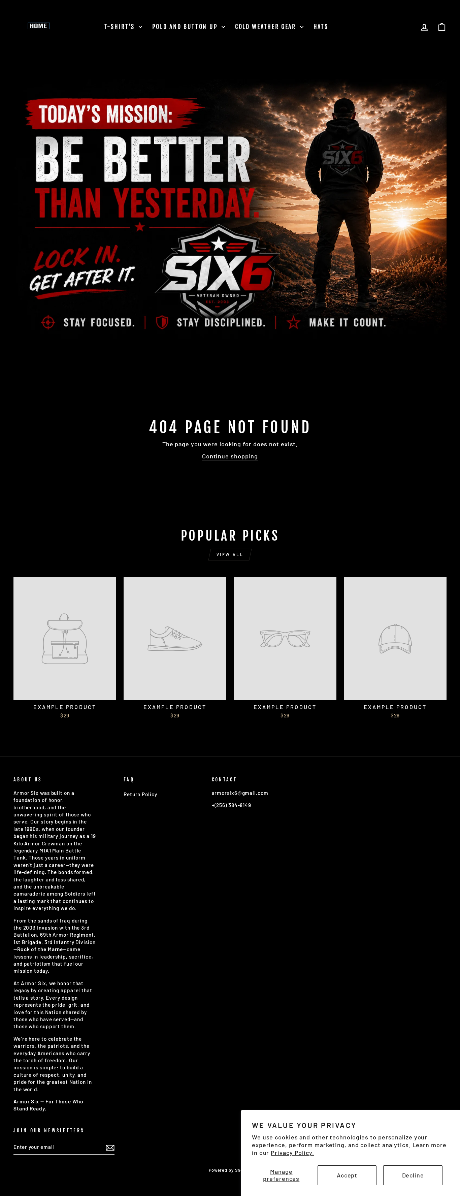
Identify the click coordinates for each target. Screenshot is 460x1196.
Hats (321, 26)
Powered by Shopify (230, 1170)
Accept (347, 1175)
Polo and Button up (186, 26)
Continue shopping (230, 456)
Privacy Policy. (292, 1152)
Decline (413, 1175)
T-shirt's (120, 26)
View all (230, 554)
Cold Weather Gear (266, 26)
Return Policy (140, 794)
